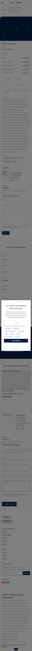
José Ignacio (16, 328)
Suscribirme (16, 340)
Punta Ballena (21, 331)
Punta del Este (8, 328)
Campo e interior (9, 336)
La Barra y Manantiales (10, 331)
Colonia (18, 334)
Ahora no (16, 347)
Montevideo (17, 336)
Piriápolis (12, 334)
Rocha (6, 334)
